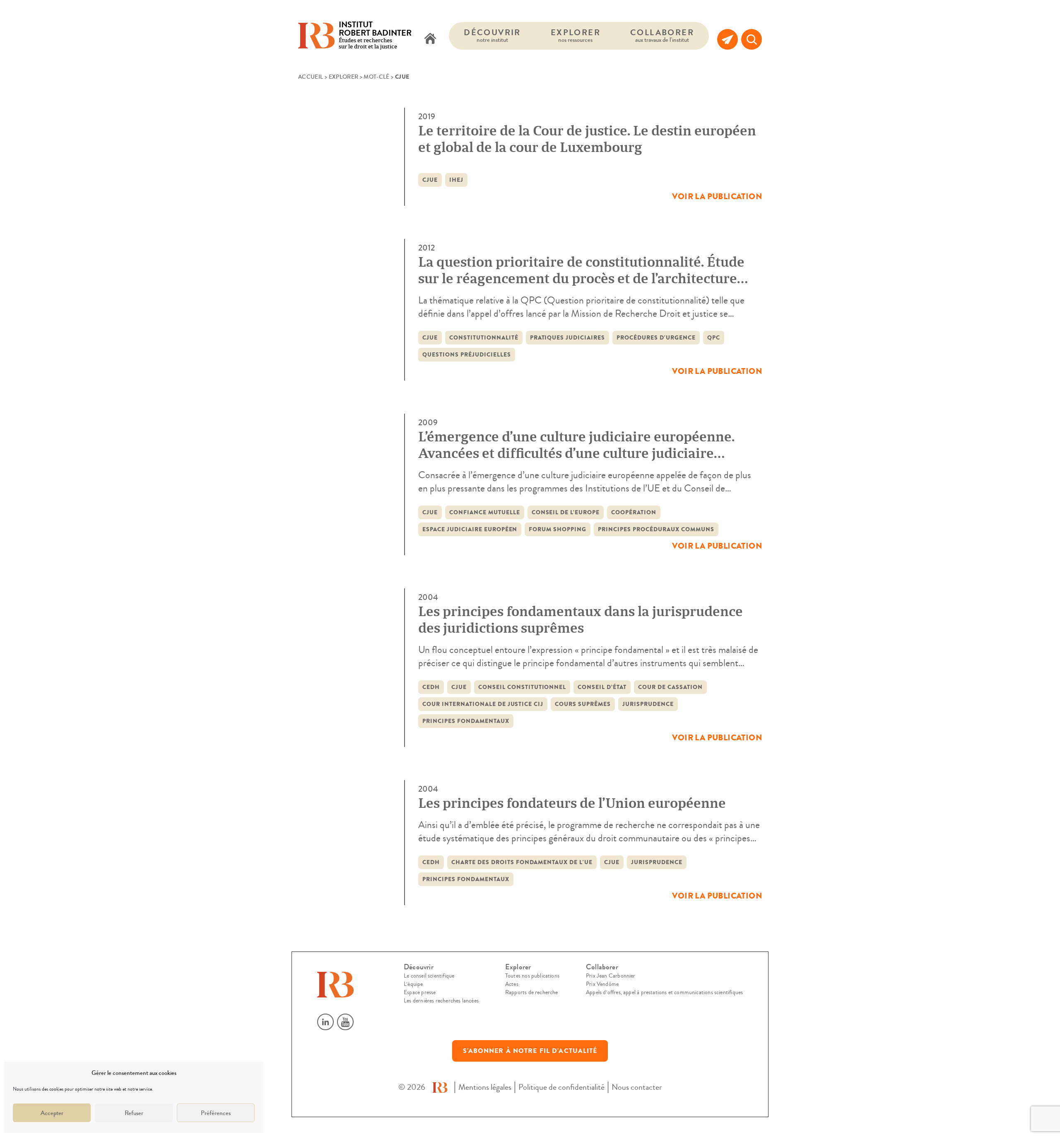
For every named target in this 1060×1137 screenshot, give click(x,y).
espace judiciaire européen (469, 529)
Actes (511, 984)
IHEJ (456, 180)
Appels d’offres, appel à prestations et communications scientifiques (664, 992)
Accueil (310, 77)
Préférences (216, 1113)
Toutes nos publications (532, 976)
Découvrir (492, 35)
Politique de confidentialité (561, 1087)
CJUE (430, 180)
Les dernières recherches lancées (441, 1001)
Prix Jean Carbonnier (611, 976)
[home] (430, 39)
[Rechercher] (751, 39)
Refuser (134, 1113)
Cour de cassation (670, 687)
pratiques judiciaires (567, 337)
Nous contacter (637, 1087)
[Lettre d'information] (727, 39)
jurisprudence (648, 704)
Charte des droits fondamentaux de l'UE (522, 862)
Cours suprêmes (583, 704)
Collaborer (662, 35)
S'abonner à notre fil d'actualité (530, 1051)
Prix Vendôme (602, 984)
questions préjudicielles (466, 354)
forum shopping (557, 529)
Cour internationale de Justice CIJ (482, 704)
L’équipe (413, 984)
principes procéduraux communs (656, 529)
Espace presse (420, 992)
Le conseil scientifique (429, 976)
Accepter (52, 1113)
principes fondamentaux (465, 721)
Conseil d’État (602, 687)
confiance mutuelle (484, 512)
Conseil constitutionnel (522, 687)
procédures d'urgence (656, 337)
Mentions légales (484, 1087)
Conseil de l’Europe (566, 512)
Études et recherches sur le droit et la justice (375, 36)
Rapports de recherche (531, 992)
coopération (633, 512)
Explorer (575, 35)
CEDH (431, 687)
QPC (713, 337)
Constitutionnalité (483, 337)
